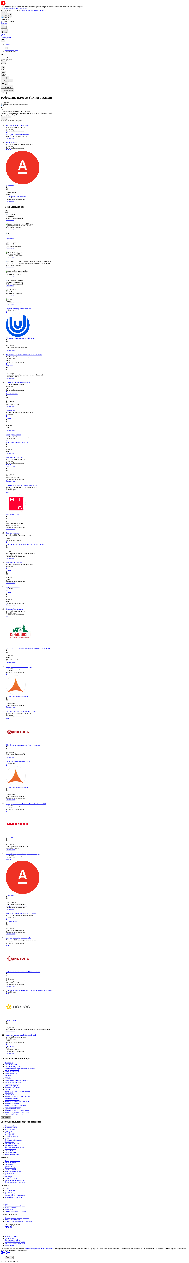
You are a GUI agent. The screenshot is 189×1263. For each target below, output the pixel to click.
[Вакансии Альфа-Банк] (96, 168)
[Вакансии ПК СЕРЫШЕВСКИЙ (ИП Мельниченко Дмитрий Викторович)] (96, 633)
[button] (3, 34)
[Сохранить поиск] (3, 67)
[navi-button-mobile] (3, 40)
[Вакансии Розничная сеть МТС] (96, 504)
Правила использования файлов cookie (35, 10)
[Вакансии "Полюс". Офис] (96, 1007)
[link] (4, 29)
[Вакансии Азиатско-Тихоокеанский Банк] (96, 685)
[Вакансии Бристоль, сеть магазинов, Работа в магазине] (96, 732)
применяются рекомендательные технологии (40, 1248)
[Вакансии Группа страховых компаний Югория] (96, 325)
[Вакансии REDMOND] (96, 824)
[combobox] (10, 58)
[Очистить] (3, 62)
